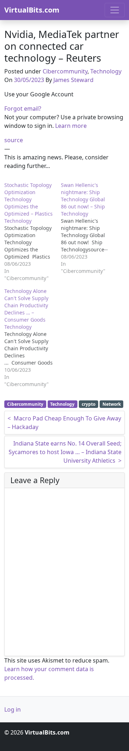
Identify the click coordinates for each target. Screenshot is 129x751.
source (13, 140)
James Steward (73, 80)
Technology (105, 71)
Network (111, 404)
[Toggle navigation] (115, 10)
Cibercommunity (65, 71)
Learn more (71, 126)
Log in (12, 709)
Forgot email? (22, 108)
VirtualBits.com (31, 10)
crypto (88, 404)
